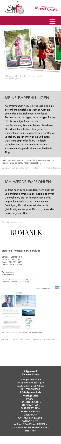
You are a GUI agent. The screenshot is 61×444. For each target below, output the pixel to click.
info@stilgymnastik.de (30, 392)
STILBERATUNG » (30, 405)
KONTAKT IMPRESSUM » (30, 418)
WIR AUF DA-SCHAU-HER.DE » (30, 424)
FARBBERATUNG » (30, 408)
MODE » (30, 399)
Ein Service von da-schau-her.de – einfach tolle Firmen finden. (29, 339)
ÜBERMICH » (30, 415)
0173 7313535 (33, 389)
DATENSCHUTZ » (30, 421)
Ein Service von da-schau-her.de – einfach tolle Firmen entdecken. (31, 167)
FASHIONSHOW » (30, 412)
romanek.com (8, 274)
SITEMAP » (30, 431)
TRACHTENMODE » (30, 402)
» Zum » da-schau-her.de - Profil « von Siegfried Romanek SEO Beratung (17, 281)
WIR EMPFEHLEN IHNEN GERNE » (30, 428)
